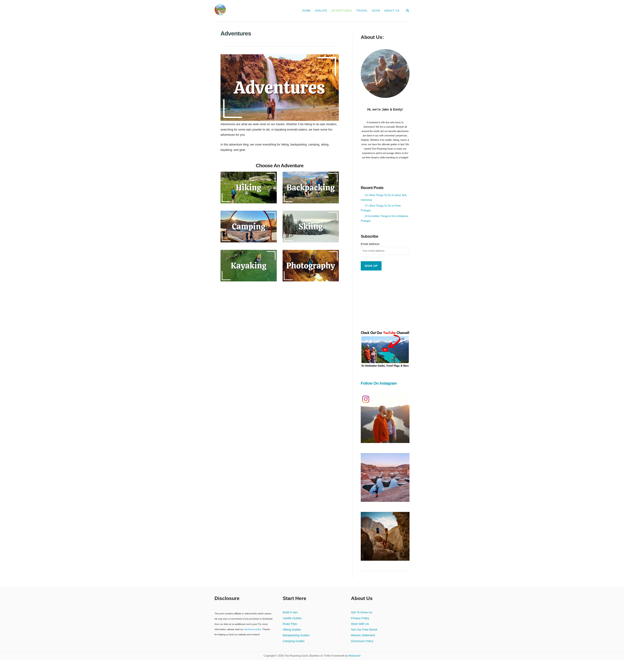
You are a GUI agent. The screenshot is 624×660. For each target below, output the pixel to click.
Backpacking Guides (296, 635)
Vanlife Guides (292, 618)
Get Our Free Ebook (364, 629)
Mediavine (355, 655)
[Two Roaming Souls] (248, 10)
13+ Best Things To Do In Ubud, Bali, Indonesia (384, 197)
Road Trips (290, 624)
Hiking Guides (292, 629)
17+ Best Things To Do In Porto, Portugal (381, 208)
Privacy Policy (360, 618)
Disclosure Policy (362, 641)
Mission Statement (363, 635)
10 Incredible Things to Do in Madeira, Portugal (385, 218)
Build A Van (290, 612)
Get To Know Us (361, 612)
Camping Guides (294, 641)
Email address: (370, 244)
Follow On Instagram (379, 383)
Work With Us (360, 624)
